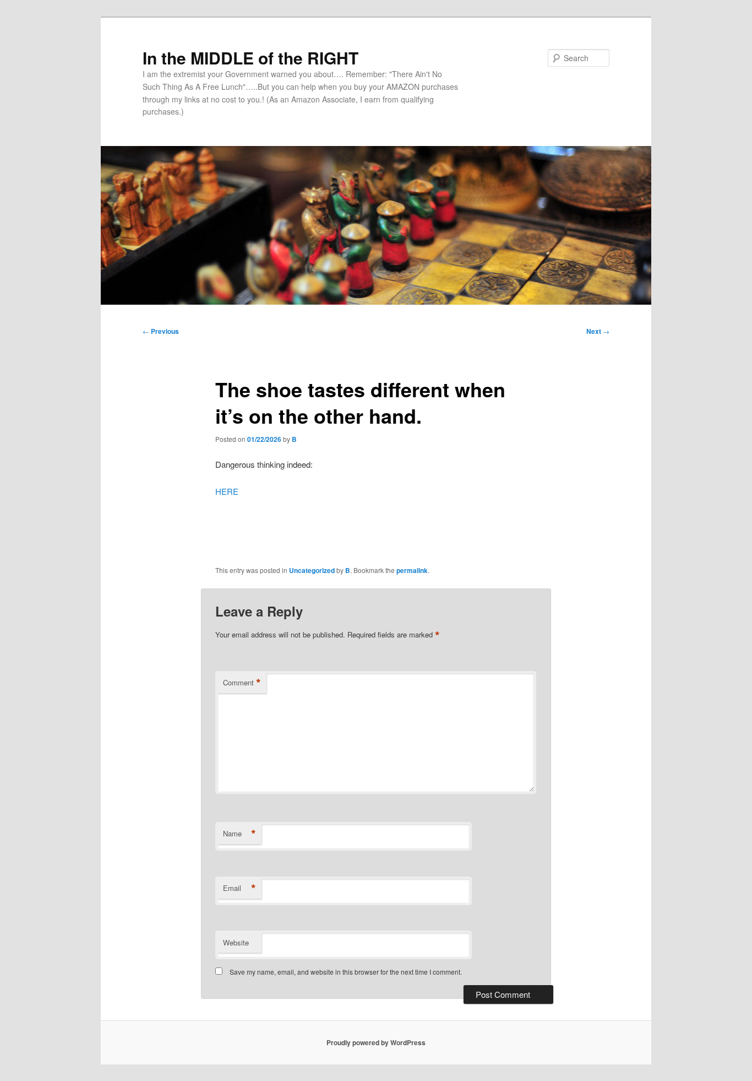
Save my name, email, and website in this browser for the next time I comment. (346, 971)
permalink (412, 570)
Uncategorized (312, 570)
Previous (161, 331)
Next (597, 331)
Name (239, 833)
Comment (242, 682)
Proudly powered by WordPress (376, 1042)
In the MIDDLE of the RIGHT (250, 57)
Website (236, 942)
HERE (226, 491)
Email (239, 888)
